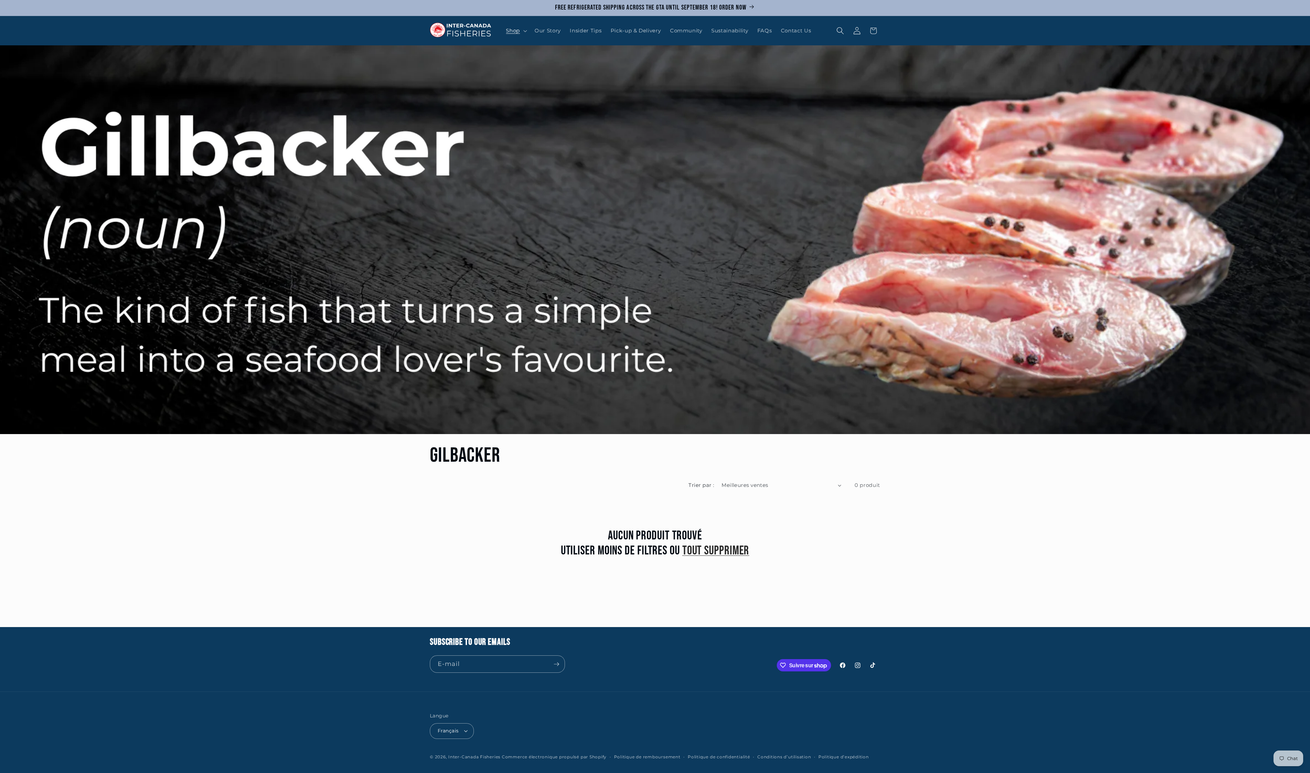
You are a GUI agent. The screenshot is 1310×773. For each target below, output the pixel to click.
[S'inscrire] (556, 664)
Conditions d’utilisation (784, 756)
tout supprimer (715, 551)
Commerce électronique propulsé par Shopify (554, 756)
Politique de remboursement (647, 756)
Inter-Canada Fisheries (474, 756)
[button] (515, 31)
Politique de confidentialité (719, 756)
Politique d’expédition (843, 756)
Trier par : (701, 485)
